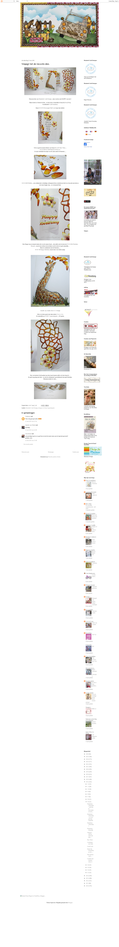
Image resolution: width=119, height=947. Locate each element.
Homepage (51, 452)
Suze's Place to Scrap (90, 732)
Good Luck (90, 846)
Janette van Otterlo (30, 425)
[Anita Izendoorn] (85, 145)
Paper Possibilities (91, 656)
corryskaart (28, 433)
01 (88, 872)
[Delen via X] (45, 405)
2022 (87, 764)
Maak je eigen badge (88, 146)
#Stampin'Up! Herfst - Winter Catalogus (94, 601)
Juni (93, 646)
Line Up (94, 634)
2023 (87, 761)
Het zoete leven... (90, 668)
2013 (87, 878)
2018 (87, 774)
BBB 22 (94, 708)
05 (88, 801)
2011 (87, 883)
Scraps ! (88, 596)
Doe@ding (88, 633)
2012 (87, 880)
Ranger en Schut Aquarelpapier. (46, 408)
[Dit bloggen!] (43, 405)
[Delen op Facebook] (46, 405)
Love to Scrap (89, 621)
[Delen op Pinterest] (48, 405)
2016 (87, 779)
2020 (87, 769)
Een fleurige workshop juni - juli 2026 (91, 507)
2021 (87, 766)
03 (88, 867)
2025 (87, 756)
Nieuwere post (25, 452)
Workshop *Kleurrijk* (90, 824)
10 (88, 789)
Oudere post (76, 452)
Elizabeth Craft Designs (32, 408)
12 (88, 784)
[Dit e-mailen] (42, 405)
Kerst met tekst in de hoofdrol (94, 516)
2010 (87, 886)
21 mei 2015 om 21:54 (31, 421)
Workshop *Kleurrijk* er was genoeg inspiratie (90, 817)
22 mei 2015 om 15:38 (31, 440)
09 (88, 791)
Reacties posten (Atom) (54, 456)
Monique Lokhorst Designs (91, 537)
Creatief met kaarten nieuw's (90, 860)
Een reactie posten (28, 444)
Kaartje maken (90, 681)
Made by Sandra (90, 550)
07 (88, 796)
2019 (87, 771)
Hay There (90, 840)
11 (88, 786)
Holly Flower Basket (94, 541)
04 (88, 865)
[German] (95, 131)
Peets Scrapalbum (91, 480)
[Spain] (86, 134)
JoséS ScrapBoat (90, 561)
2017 (87, 776)
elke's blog (88, 504)
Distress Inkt (60, 314)
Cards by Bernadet (91, 492)
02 (88, 870)
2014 (87, 875)
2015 (87, 781)
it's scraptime (89, 609)
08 (88, 794)
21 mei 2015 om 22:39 (31, 430)
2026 (87, 754)
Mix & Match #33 (93, 553)
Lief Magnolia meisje (94, 736)
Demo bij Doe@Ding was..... (90, 850)
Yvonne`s (88, 707)
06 (88, 799)
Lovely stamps (90, 692)
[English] (86, 131)
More (89, 134)
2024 (87, 759)
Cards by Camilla (90, 525)
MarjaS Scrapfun (90, 513)
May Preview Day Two (94, 659)
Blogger (70, 902)
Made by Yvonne (90, 585)
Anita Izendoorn (87, 142)
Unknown (28, 416)
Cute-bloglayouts (90, 573)
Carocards (88, 644)
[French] (90, 131)
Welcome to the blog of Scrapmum (91, 719)
